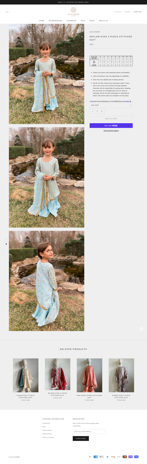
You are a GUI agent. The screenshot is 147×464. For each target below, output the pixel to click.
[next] (140, 377)
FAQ (44, 427)
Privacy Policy (47, 430)
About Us (103, 20)
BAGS (92, 20)
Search (127, 12)
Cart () (138, 12)
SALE (83, 20)
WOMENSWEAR (55, 20)
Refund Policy (47, 434)
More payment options (111, 130)
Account (118, 12)
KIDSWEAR (71, 20)
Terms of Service (48, 437)
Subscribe (81, 438)
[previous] (6, 377)
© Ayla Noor (14, 457)
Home (41, 20)
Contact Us (46, 423)
